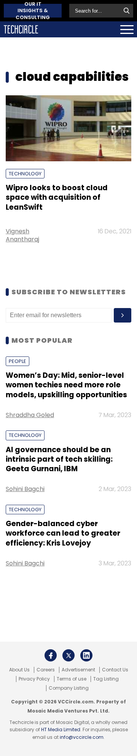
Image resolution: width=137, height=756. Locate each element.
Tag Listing (106, 679)
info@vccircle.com (82, 737)
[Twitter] (68, 655)
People (17, 361)
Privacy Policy (34, 679)
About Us (19, 670)
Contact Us (115, 670)
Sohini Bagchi (25, 489)
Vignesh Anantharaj (22, 235)
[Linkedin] (86, 655)
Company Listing (69, 688)
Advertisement (78, 670)
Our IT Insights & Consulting (33, 11)
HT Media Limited (60, 729)
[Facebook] (51, 655)
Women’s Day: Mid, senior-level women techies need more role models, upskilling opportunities (66, 385)
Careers (46, 670)
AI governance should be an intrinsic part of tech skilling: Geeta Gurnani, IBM (59, 459)
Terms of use (71, 679)
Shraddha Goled (30, 415)
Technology (25, 173)
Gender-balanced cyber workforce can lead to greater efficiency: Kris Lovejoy (63, 533)
